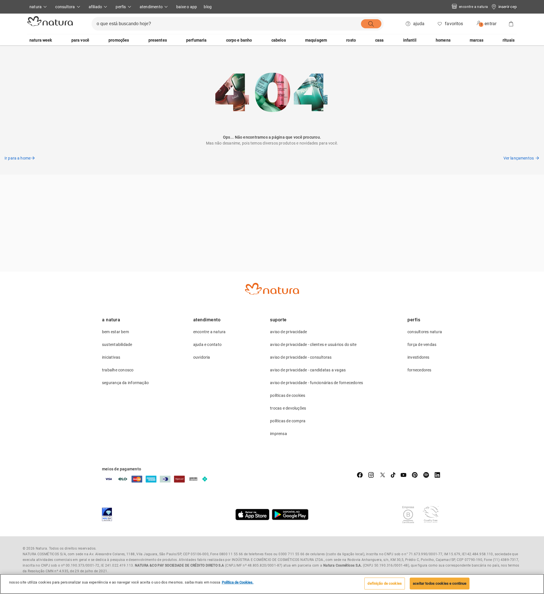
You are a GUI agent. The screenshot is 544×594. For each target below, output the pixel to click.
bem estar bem (115, 332)
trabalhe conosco (118, 370)
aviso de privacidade (288, 332)
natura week (40, 40)
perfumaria (196, 40)
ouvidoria (201, 357)
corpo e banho (239, 40)
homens (443, 40)
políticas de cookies (287, 395)
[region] (272, 584)
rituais (509, 40)
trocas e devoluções (288, 408)
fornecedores (419, 370)
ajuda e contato (207, 344)
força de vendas (421, 344)
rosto (351, 40)
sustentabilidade (117, 344)
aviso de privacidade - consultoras (301, 357)
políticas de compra (287, 421)
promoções (119, 40)
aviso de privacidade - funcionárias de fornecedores (316, 382)
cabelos (278, 40)
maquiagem (316, 40)
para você (80, 40)
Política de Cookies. (238, 582)
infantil (409, 40)
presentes (157, 40)
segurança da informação (125, 382)
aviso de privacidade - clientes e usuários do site (313, 344)
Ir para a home (18, 158)
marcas (476, 40)
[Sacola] (511, 23)
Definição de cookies (384, 583)
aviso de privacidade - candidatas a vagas (308, 370)
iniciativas (111, 357)
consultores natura (424, 332)
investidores (418, 357)
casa (379, 40)
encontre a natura (209, 332)
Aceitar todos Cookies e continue (439, 583)
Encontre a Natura (473, 7)
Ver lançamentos (518, 158)
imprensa (278, 433)
